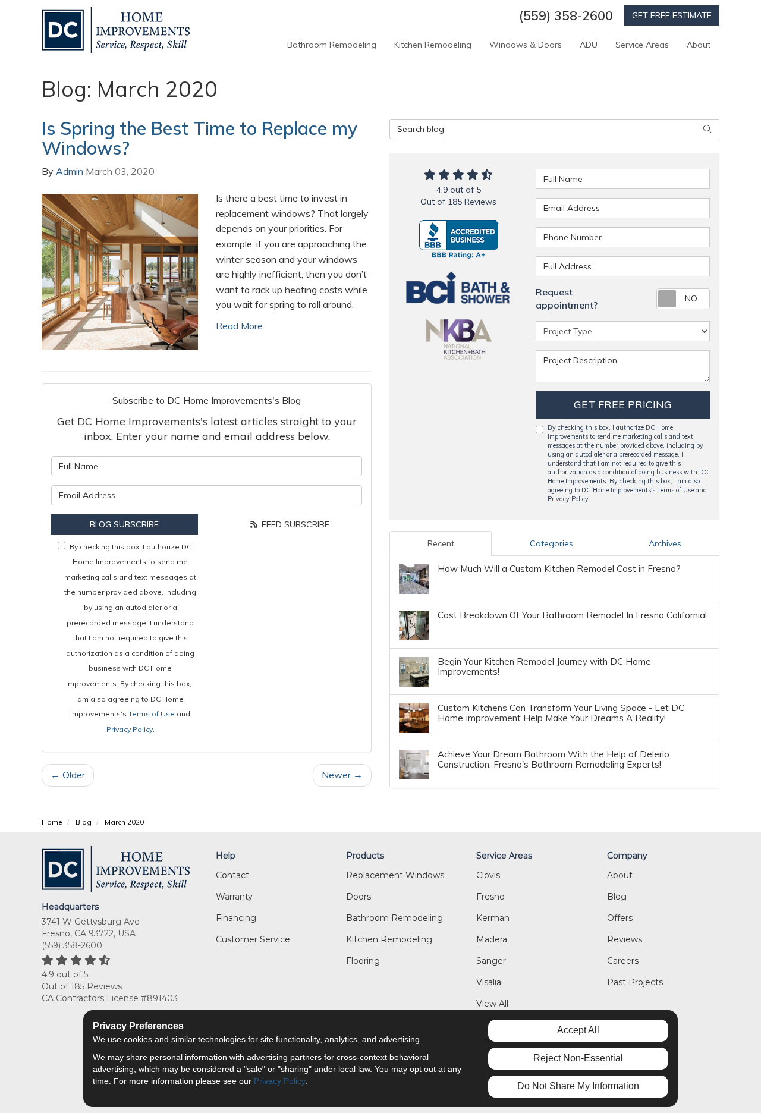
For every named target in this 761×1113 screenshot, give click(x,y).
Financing (236, 918)
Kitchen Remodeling (389, 939)
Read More (239, 326)
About (620, 875)
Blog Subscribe (124, 524)
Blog (617, 896)
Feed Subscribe (294, 524)
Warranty (234, 896)
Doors (358, 896)
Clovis (488, 875)
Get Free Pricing (623, 404)
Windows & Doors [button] (525, 44)
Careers (623, 960)
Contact (232, 875)
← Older (68, 775)
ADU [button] (589, 44)
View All (492, 1003)
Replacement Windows (395, 875)
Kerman (493, 918)
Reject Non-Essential (578, 1058)
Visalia (488, 982)
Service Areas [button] (642, 44)
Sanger (491, 960)
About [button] (698, 44)
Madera (491, 939)
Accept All (578, 1030)
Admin (69, 171)
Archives (665, 543)
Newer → (342, 775)
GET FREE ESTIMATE (672, 15)
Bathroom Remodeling (394, 918)
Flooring (363, 960)
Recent (440, 543)
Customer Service (253, 939)
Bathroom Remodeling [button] (331, 44)
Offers (620, 918)
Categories (551, 543)
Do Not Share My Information (578, 1086)
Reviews (624, 939)
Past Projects (635, 982)
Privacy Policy (129, 729)
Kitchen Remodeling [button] (432, 44)
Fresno (490, 896)
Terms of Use (151, 713)
